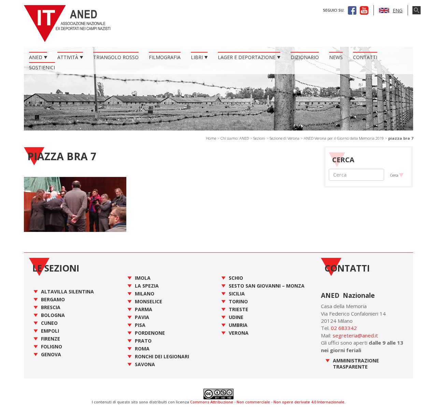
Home (211, 138)
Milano (144, 293)
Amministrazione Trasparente (356, 363)
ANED (35, 57)
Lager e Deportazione (247, 57)
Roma (142, 348)
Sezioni (259, 138)
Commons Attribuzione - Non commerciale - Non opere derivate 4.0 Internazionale (267, 401)
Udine (236, 317)
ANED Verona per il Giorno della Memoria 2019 (344, 138)
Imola (143, 278)
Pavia (142, 317)
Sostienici (42, 67)
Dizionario (305, 57)
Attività (67, 57)
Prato (143, 340)
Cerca (394, 175)
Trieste (238, 309)
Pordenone (150, 333)
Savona (145, 364)
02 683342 (344, 327)
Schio (236, 278)
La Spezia (147, 285)
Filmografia (165, 57)
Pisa (140, 325)
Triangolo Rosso (116, 57)
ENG (398, 10)
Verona (239, 333)
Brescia (50, 307)
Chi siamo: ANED (235, 138)
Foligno (51, 346)
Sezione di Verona (284, 138)
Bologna (53, 315)
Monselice (148, 301)
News (336, 57)
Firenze (50, 338)
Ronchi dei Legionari (162, 356)
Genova (51, 354)
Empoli (50, 331)
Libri (197, 57)
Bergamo (53, 299)
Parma (143, 309)
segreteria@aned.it (355, 335)
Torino (238, 301)
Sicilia (237, 293)
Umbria (238, 325)
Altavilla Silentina (67, 291)
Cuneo (49, 323)
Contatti (365, 57)
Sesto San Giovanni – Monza (267, 285)
